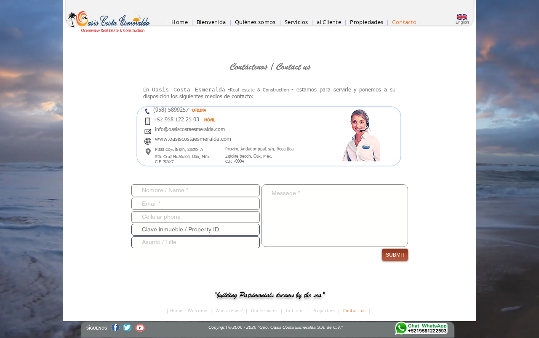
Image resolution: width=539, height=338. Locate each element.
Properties (323, 311)
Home (176, 311)
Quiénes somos (255, 22)
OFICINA (199, 111)
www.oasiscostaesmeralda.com (193, 139)
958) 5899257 (173, 110)
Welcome (197, 311)
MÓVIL (209, 120)
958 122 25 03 (184, 120)
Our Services (264, 311)
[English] (461, 16)
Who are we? (229, 311)
